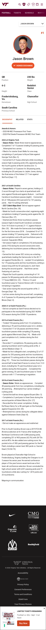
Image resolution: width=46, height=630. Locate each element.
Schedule (29, 13)
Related (20, 119)
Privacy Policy (23, 584)
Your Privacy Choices (23, 604)
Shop (33, 4)
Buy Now (24, 624)
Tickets (28, 4)
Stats (29, 119)
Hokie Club (24, 4)
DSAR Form (23, 599)
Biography (7, 119)
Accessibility (23, 573)
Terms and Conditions (23, 594)
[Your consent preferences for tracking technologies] (4, 625)
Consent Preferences (23, 589)
